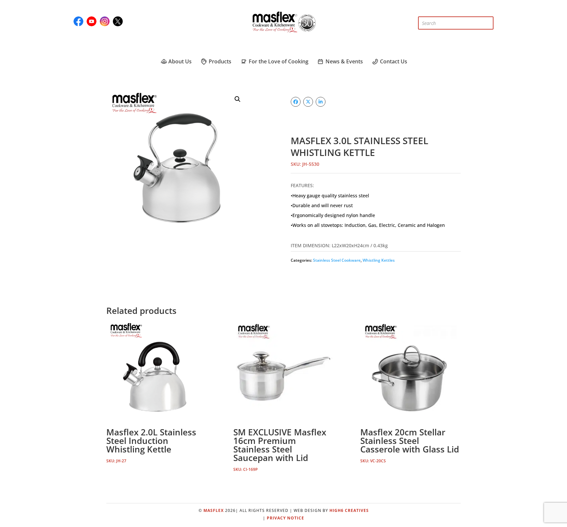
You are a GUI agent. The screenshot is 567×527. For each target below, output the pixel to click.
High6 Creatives (349, 510)
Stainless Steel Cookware (337, 260)
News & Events (343, 61)
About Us (179, 61)
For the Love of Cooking (277, 61)
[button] (237, 99)
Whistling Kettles (379, 260)
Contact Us (393, 61)
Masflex (213, 510)
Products (219, 61)
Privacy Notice (285, 518)
